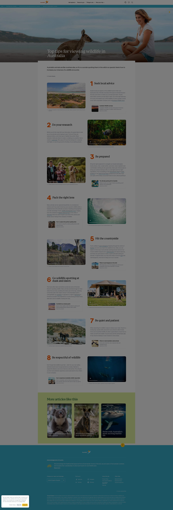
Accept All (25, 504)
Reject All (19, 504)
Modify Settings (12, 504)
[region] (15, 501)
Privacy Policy (22, 501)
